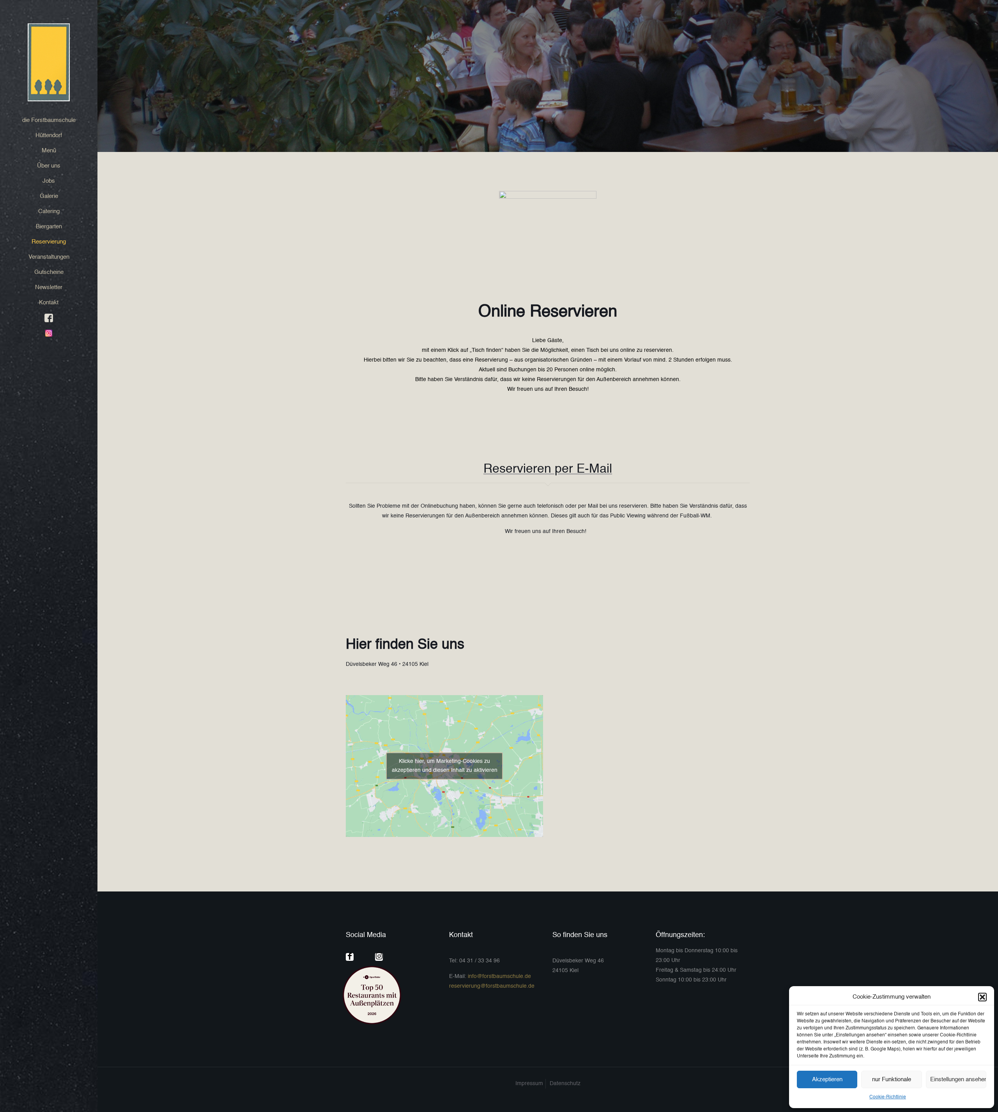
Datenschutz (565, 1083)
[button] (982, 997)
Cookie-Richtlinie (887, 1097)
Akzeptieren (827, 1079)
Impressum (529, 1083)
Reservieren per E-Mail (547, 469)
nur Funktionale (891, 1079)
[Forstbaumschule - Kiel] (48, 62)
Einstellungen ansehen (958, 1079)
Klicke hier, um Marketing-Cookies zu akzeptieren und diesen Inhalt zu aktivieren (444, 766)
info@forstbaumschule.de (499, 976)
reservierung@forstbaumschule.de (491, 986)
